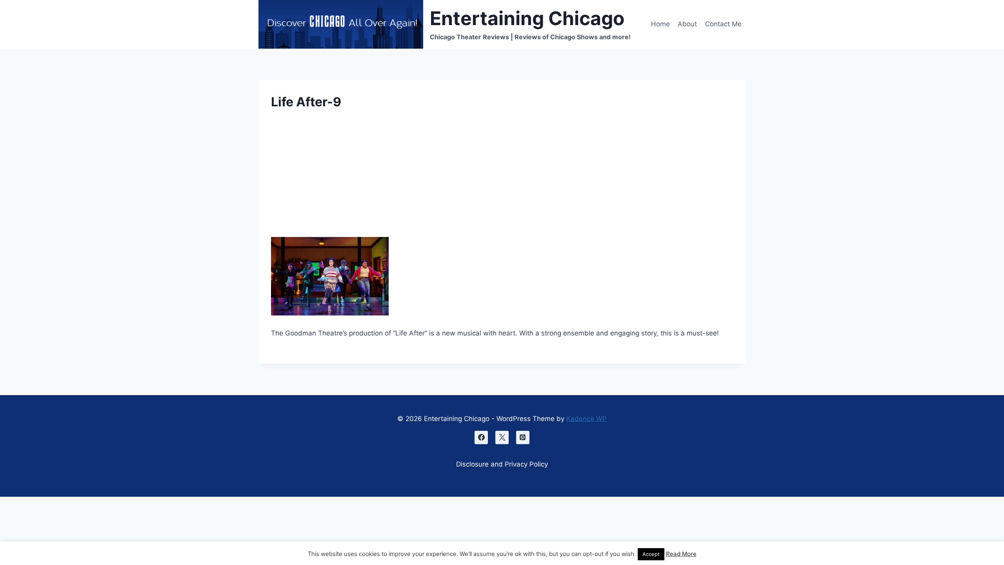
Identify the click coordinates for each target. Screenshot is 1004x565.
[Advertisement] (502, 179)
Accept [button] (651, 554)
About (687, 24)
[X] (502, 437)
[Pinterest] (522, 437)
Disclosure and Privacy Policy (502, 464)
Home (660, 24)
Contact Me (723, 24)
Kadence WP (586, 419)
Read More (681, 554)
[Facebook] (481, 437)
